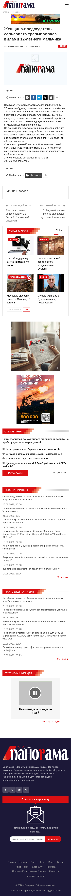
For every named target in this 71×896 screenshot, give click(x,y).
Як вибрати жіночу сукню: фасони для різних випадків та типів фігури (33, 547)
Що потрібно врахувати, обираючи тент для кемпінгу (30, 568)
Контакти (54, 871)
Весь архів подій (51, 721)
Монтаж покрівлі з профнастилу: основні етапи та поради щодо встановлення (33, 521)
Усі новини (63, 577)
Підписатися (53, 839)
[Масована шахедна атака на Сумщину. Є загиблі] (20, 283)
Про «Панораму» (33, 866)
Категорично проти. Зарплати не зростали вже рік (32, 449)
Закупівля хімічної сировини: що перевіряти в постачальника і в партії (35, 558)
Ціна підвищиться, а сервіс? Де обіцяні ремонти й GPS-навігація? (34, 464)
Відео (51, 862)
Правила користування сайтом (29, 871)
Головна (12, 862)
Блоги (60, 862)
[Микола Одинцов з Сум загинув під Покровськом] (50, 283)
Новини (62, 46)
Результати (59, 473)
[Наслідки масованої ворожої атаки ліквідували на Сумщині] (50, 245)
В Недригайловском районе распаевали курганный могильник (53, 214)
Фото (42, 862)
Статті (34, 862)
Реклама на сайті (35, 876)
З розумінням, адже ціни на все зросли (26, 458)
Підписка (50, 866)
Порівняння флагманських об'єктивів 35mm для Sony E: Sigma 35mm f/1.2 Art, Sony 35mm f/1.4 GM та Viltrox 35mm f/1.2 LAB (34, 534)
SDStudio (57, 890)
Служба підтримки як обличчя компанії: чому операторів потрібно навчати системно (32, 498)
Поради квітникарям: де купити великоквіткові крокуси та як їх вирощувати (34, 509)
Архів (18, 866)
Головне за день (18, 277)
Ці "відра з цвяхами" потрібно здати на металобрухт (33, 454)
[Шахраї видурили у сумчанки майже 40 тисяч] (20, 245)
